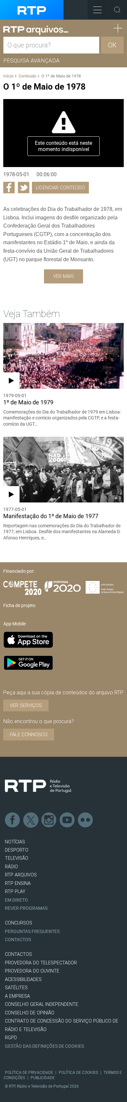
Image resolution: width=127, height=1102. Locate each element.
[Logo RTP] (38, 786)
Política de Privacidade (29, 1072)
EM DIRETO (16, 900)
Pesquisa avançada (31, 60)
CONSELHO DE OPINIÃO (29, 1013)
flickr (85, 820)
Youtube (67, 820)
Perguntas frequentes (32, 931)
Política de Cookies (78, 1072)
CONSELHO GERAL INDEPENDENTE (41, 1004)
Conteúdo (27, 76)
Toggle (117, 10)
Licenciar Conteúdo (60, 188)
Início (8, 76)
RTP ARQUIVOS (21, 875)
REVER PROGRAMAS (26, 908)
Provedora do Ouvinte (32, 971)
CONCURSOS (18, 923)
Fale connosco (29, 734)
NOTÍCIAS (15, 842)
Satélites (16, 988)
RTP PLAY (15, 891)
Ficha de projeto (19, 605)
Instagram (49, 820)
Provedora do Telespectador (41, 963)
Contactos (18, 939)
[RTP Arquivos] (35, 30)
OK (112, 45)
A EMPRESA (17, 996)
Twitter (31, 820)
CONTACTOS (18, 954)
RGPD (11, 1038)
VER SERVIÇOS (26, 705)
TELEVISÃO (16, 858)
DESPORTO (16, 850)
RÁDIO (11, 867)
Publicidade (43, 1078)
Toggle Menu (97, 10)
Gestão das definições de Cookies (44, 1046)
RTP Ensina (18, 883)
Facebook (13, 820)
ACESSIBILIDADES (23, 979)
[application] (63, 133)
